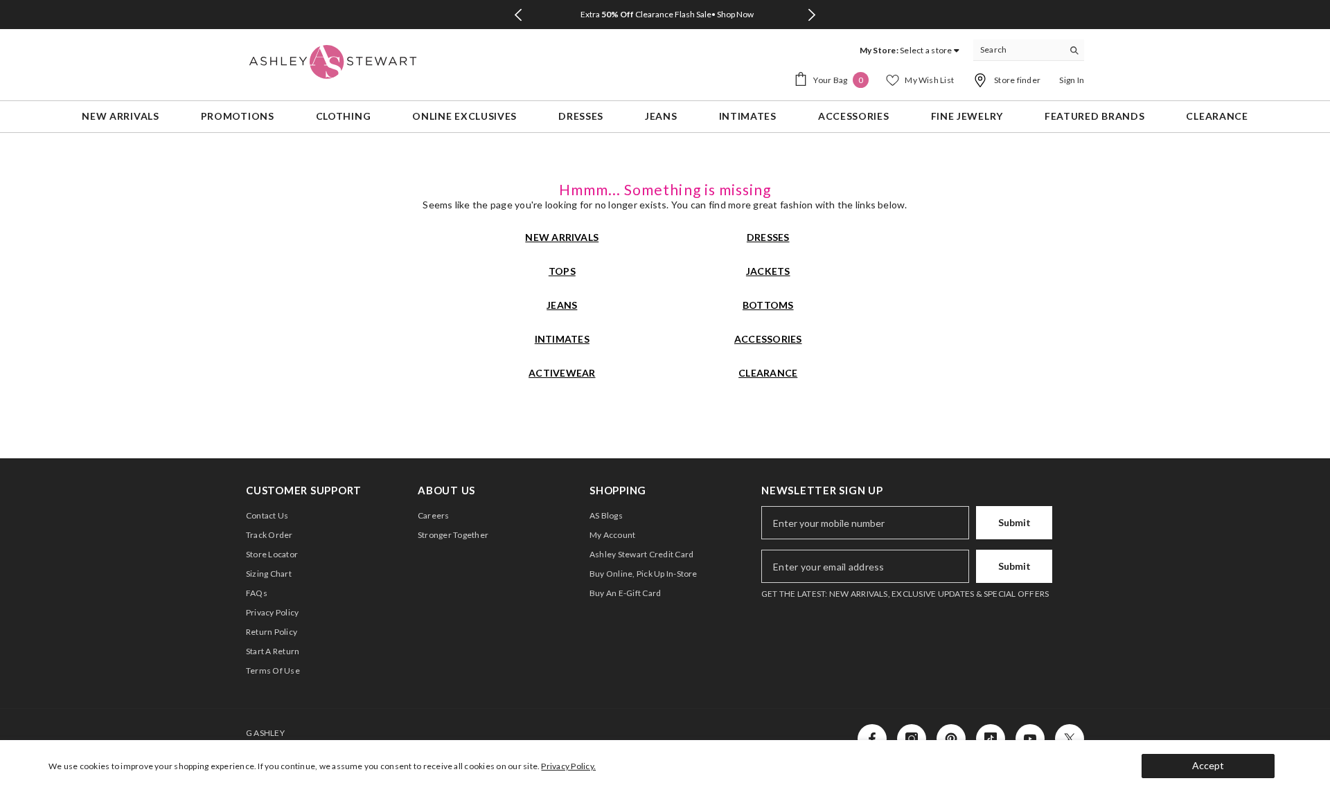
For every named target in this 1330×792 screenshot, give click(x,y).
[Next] (812, 15)
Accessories (768, 339)
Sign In (1071, 80)
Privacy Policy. (568, 766)
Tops (562, 271)
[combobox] (1018, 49)
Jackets (768, 271)
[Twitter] (1069, 738)
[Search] (1028, 50)
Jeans (562, 305)
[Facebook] (872, 738)
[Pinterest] (951, 738)
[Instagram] (911, 738)
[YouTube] (1030, 738)
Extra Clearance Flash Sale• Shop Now (667, 14)
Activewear (562, 373)
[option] (665, 14)
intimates (562, 339)
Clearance (767, 373)
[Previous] (518, 15)
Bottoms (768, 305)
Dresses (768, 237)
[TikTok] (990, 738)
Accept (1208, 765)
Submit (1014, 522)
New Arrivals (561, 237)
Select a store (926, 50)
